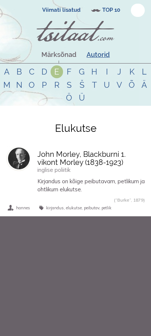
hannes (23, 207)
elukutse (74, 207)
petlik (106, 207)
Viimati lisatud (61, 10)
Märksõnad (58, 54)
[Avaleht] (75, 31)
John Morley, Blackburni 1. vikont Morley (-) (81, 158)
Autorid (98, 54)
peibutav (91, 207)
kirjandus (55, 207)
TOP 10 (111, 10)
